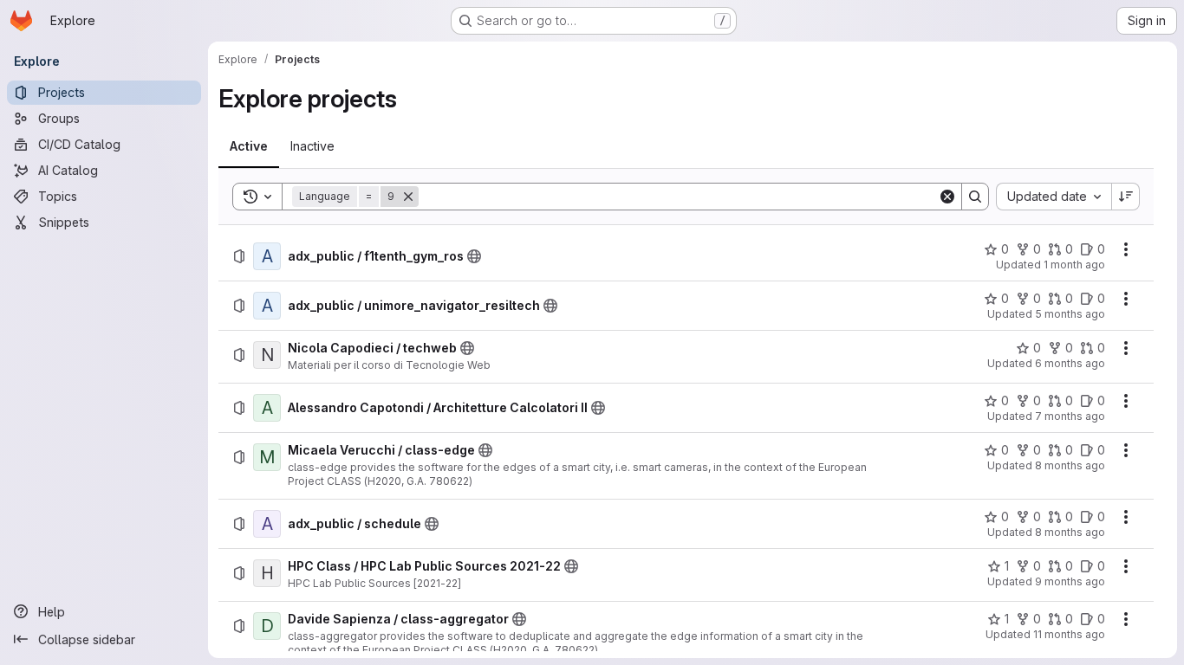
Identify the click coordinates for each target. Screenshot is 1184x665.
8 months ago (1070, 465)
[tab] (248, 146)
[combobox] (1053, 196)
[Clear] (947, 196)
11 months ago (1069, 634)
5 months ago (1070, 313)
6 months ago (1070, 363)
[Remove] (408, 196)
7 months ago (1070, 416)
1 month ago (1074, 264)
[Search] (975, 196)
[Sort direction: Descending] (1126, 196)
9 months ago (1070, 581)
